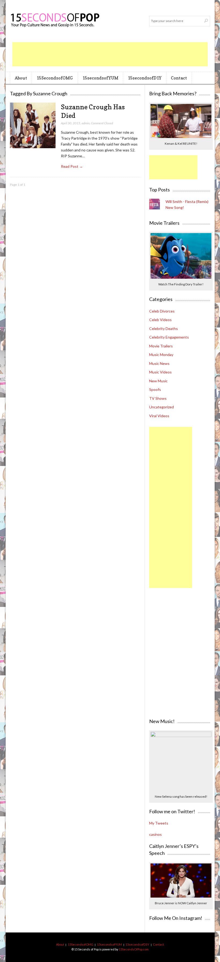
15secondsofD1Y (145, 78)
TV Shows (158, 398)
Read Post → (72, 166)
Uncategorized (161, 407)
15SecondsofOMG (54, 78)
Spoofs (155, 389)
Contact (179, 78)
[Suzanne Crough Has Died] (33, 125)
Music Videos (160, 372)
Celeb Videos (160, 319)
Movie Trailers (161, 346)
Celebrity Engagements (169, 337)
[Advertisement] (110, 54)
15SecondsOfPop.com (134, 949)
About (21, 78)
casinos (155, 834)
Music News (159, 363)
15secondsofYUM (100, 78)
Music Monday (161, 354)
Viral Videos (159, 415)
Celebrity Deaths (163, 328)
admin (86, 123)
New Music (158, 381)
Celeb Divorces (162, 311)
